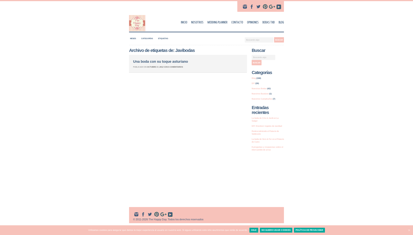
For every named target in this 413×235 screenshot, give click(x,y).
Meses (133, 38)
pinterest (265, 6)
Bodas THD (268, 22)
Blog (281, 22)
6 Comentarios (175, 67)
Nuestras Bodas (259, 88)
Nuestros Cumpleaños (262, 99)
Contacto (237, 22)
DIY (253, 83)
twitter (258, 6)
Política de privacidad (309, 230)
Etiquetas (163, 38)
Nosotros (197, 22)
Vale (254, 230)
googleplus (272, 6)
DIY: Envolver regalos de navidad (267, 126)
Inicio (184, 22)
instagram (245, 6)
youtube (279, 6)
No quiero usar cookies (276, 230)
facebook (251, 6)
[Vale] (409, 230)
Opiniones (253, 22)
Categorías (147, 38)
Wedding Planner (217, 22)
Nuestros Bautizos (260, 94)
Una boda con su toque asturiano (160, 61)
